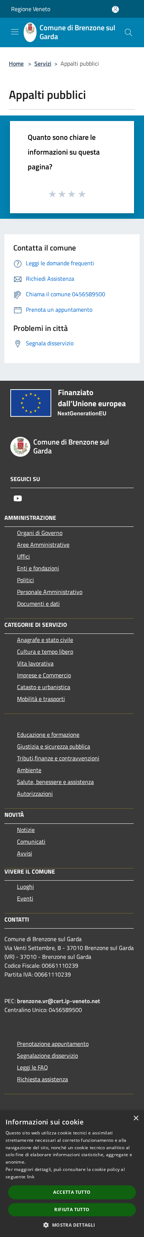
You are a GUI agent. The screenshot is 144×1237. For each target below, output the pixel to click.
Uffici (23, 556)
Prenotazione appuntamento (53, 1043)
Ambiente (29, 770)
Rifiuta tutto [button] (71, 1209)
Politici (25, 580)
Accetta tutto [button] (71, 1192)
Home (16, 63)
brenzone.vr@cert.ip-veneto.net (58, 1000)
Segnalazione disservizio (47, 1055)
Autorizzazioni (35, 793)
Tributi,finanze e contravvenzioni (58, 758)
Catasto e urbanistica (43, 687)
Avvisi (24, 853)
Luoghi (25, 886)
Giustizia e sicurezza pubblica (53, 746)
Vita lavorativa (35, 663)
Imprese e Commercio (44, 675)
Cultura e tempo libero (45, 651)
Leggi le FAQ (32, 1067)
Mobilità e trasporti (41, 698)
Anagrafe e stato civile (45, 639)
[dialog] (72, 1173)
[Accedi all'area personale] (115, 9)
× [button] (135, 1118)
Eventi (25, 898)
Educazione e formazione (48, 734)
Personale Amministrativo (49, 591)
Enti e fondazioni (38, 568)
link (30, 1177)
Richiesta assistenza (42, 1079)
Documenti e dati (38, 603)
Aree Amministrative (43, 544)
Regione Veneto (30, 8)
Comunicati (31, 841)
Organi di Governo (39, 532)
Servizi (42, 63)
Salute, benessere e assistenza (55, 781)
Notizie (26, 829)
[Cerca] (128, 32)
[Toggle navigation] (14, 31)
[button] (72, 1225)
